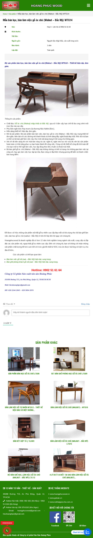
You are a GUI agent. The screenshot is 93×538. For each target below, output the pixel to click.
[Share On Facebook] (42, 57)
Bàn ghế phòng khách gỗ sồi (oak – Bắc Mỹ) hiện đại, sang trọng (32, 262)
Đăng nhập (85, 304)
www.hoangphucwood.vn (60, 494)
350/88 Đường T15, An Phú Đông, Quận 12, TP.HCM (24, 495)
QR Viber (82, 525)
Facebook (55, 525)
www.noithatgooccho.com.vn (61, 502)
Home (5, 14)
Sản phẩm (12, 14)
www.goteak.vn (56, 498)
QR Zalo (69, 525)
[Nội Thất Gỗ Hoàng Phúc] (10, 5)
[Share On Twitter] (49, 57)
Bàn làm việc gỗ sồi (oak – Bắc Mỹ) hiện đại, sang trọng (29, 259)
